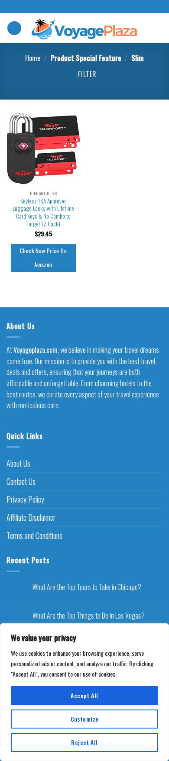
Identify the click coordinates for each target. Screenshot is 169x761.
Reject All (84, 742)
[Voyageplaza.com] (85, 28)
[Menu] (14, 28)
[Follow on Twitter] (92, 7)
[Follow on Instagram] (84, 7)
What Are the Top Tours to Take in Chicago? (86, 587)
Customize (85, 718)
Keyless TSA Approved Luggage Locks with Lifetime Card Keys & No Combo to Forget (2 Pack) (43, 212)
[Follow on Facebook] (76, 7)
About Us (18, 463)
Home (32, 58)
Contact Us (21, 481)
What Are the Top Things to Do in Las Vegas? (88, 616)
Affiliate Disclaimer (30, 517)
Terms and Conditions (34, 535)
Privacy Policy (25, 499)
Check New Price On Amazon (43, 257)
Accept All (84, 695)
